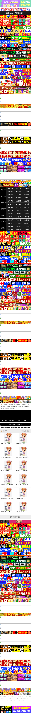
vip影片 (5, 427)
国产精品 (10, 188)
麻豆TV (19, 213)
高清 (19, 420)
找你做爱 (26, 201)
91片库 (10, 217)
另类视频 (26, 197)
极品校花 (10, 229)
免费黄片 (26, 220)
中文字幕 (18, 194)
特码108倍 (15, 427)
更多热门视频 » (25, 431)
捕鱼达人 (10, 207)
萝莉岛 (27, 217)
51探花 (27, 213)
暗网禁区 (10, 223)
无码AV (3, 215)
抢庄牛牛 (18, 207)
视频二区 (3, 196)
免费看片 (3, 228)
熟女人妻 (18, 220)
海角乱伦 (18, 223)
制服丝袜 (18, 197)
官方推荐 (3, 209)
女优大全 (18, 217)
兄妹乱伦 (18, 226)
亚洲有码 (10, 191)
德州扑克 (26, 207)
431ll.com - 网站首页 (14, 13)
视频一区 (3, 190)
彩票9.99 (10, 210)
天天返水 (26, 210)
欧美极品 (18, 191)
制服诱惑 (26, 223)
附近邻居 (10, 201)
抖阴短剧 (18, 229)
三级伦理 (10, 194)
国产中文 (10, 226)
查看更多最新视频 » (15, 517)
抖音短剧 (10, 213)
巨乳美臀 (26, 194)
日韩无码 (26, 229)
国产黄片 (10, 220)
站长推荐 (3, 202)
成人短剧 (26, 226)
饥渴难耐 (18, 201)
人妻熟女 (10, 197)
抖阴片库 (3, 221)
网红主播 (18, 188)
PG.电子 (25, 427)
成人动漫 (26, 191)
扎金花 (19, 210)
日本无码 (26, 188)
